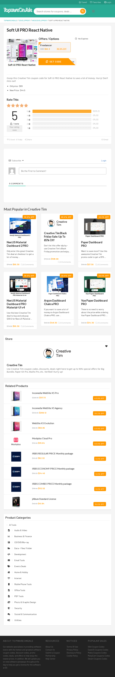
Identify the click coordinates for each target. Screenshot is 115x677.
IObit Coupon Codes (96, 647)
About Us (49, 647)
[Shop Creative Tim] (57, 353)
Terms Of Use (72, 647)
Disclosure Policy (74, 653)
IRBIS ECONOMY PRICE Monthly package (53, 468)
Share (29, 139)
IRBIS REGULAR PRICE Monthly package (52, 453)
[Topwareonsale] (18, 10)
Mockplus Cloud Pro (42, 438)
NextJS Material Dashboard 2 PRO (17, 244)
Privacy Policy (72, 650)
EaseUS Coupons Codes (98, 650)
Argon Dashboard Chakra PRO (55, 302)
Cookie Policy (72, 656)
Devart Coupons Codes (97, 659)
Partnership (50, 656)
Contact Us (50, 650)
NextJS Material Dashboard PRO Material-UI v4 (17, 304)
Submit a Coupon (53, 653)
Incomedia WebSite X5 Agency (47, 408)
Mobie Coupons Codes (97, 653)
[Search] (82, 11)
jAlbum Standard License (44, 499)
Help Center (50, 659)
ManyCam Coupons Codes (99, 656)
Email (105, 139)
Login (108, 2)
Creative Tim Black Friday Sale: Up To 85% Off (55, 236)
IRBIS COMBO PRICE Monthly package (52, 483)
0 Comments (28, 264)
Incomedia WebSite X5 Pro (45, 393)
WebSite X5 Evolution (43, 423)
